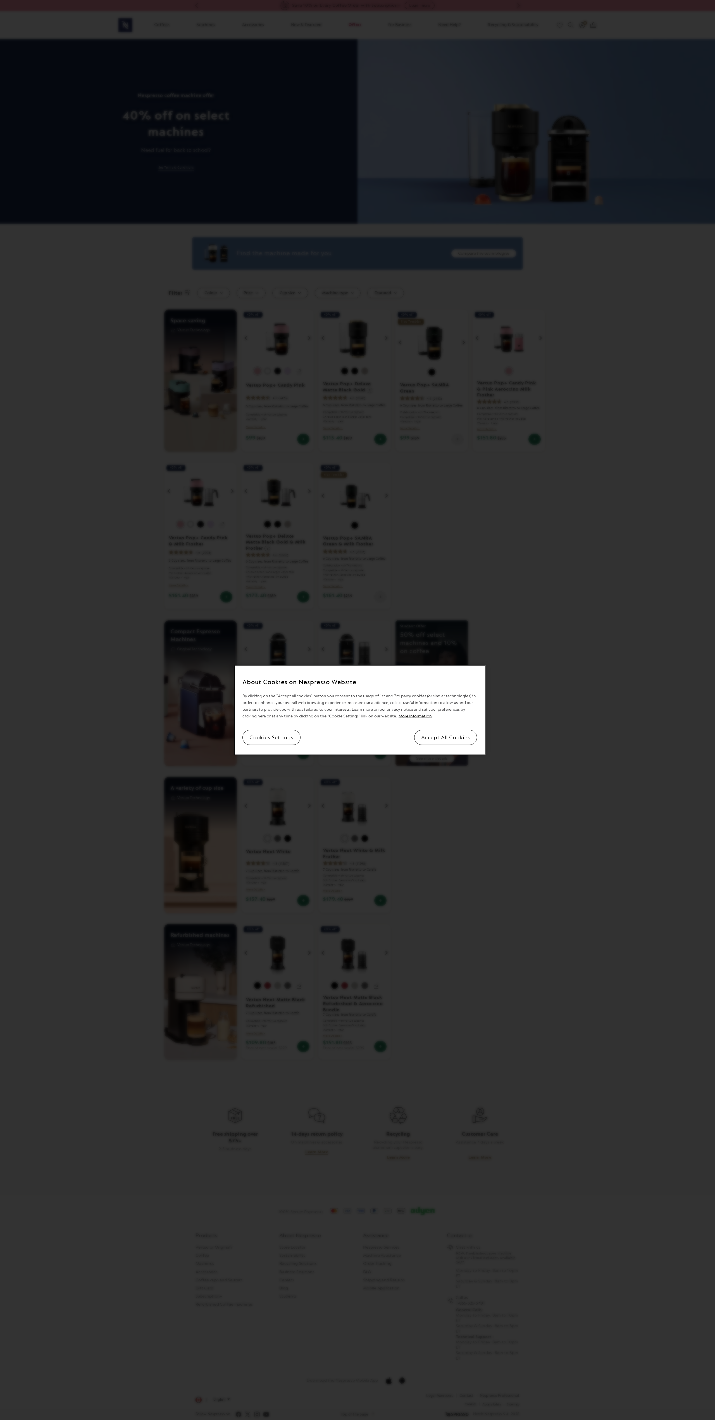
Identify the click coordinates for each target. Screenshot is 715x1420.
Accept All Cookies (445, 737)
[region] (359, 710)
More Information (415, 716)
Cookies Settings (271, 737)
